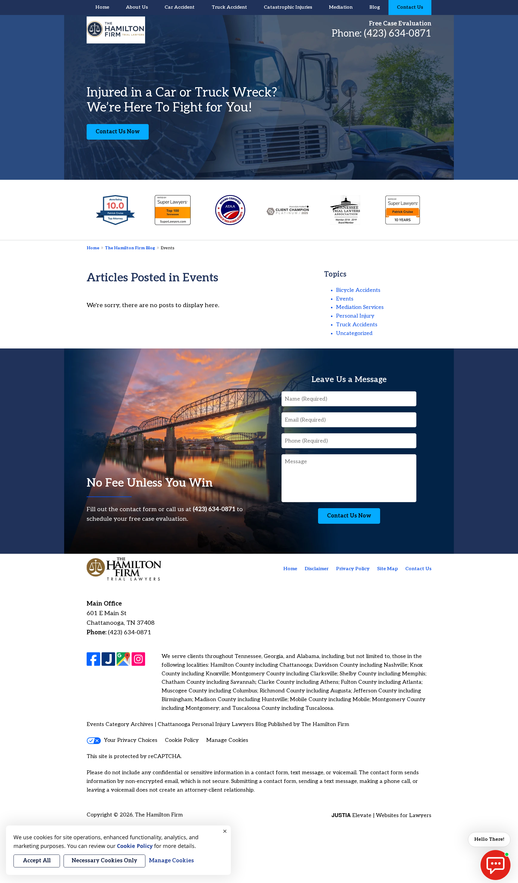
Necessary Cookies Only (104, 861)
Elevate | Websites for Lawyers (381, 815)
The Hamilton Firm (159, 815)
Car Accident (180, 7)
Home (102, 7)
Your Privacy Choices (130, 740)
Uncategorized (354, 333)
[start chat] (496, 865)
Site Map (387, 569)
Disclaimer (317, 569)
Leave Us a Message (349, 379)
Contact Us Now (118, 132)
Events (344, 299)
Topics (335, 274)
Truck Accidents (356, 324)
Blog (374, 7)
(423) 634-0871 (397, 33)
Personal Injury (355, 316)
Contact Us (410, 7)
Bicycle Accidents (358, 290)
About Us (137, 7)
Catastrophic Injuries (288, 7)
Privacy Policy (353, 569)
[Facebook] (93, 659)
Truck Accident (229, 7)
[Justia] (108, 659)
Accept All (37, 861)
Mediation (341, 7)
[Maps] (123, 659)
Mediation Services (360, 307)
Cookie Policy (182, 740)
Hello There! (489, 839)
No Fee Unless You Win (150, 483)
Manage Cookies (227, 740)
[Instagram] (138, 659)
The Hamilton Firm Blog (130, 247)
